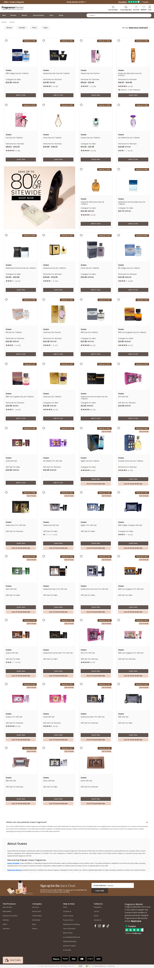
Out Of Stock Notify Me (96, 484)
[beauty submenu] (29, 15)
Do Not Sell (111, 966)
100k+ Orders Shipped (14, 2)
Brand (9, 28)
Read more (136, 921)
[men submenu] (7, 15)
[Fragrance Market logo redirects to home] (13, 8)
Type (45, 28)
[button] (149, 8)
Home (4, 22)
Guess (12, 22)
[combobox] (139, 27)
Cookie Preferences (99, 966)
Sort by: (125, 28)
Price (34, 28)
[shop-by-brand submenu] (46, 15)
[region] (76, 855)
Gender (22, 28)
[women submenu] (18, 15)
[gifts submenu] (55, 15)
